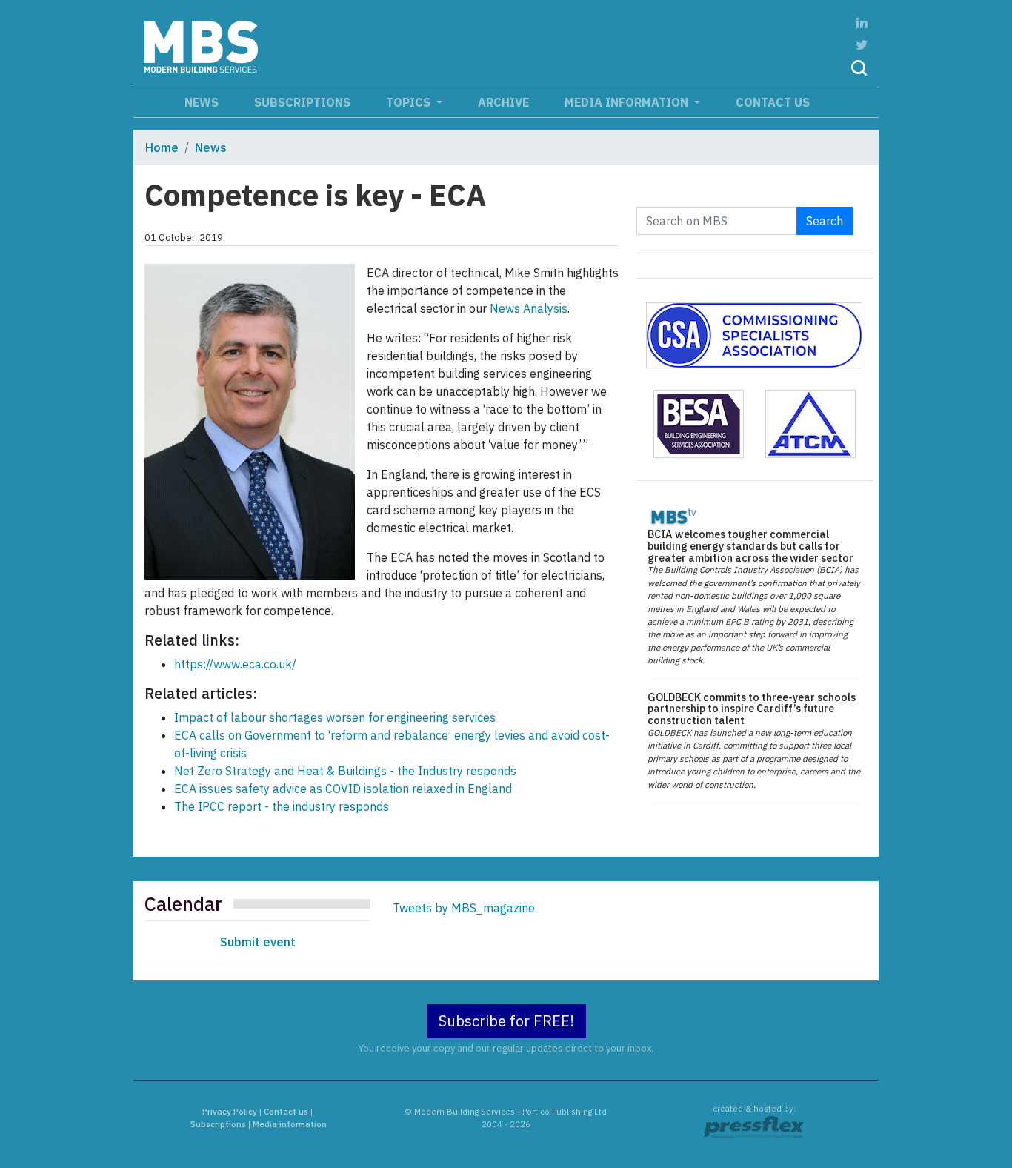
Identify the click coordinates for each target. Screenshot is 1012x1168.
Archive (503, 102)
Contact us (773, 102)
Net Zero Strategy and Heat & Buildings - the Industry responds (345, 770)
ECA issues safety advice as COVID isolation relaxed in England (343, 788)
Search (824, 220)
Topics (409, 102)
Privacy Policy (229, 1111)
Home (162, 147)
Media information (628, 102)
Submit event (258, 942)
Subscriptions (302, 102)
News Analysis (528, 308)
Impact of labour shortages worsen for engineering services (335, 717)
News (201, 102)
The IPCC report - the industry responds (281, 806)
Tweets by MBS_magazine (464, 907)
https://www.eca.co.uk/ (235, 664)
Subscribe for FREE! (506, 1021)
